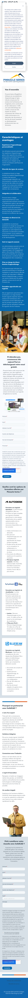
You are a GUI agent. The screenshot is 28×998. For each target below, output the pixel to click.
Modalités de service (14, 984)
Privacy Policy (8, 27)
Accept (14, 63)
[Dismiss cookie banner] (22, 6)
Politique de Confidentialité (14, 980)
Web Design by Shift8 (16, 993)
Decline (14, 67)
